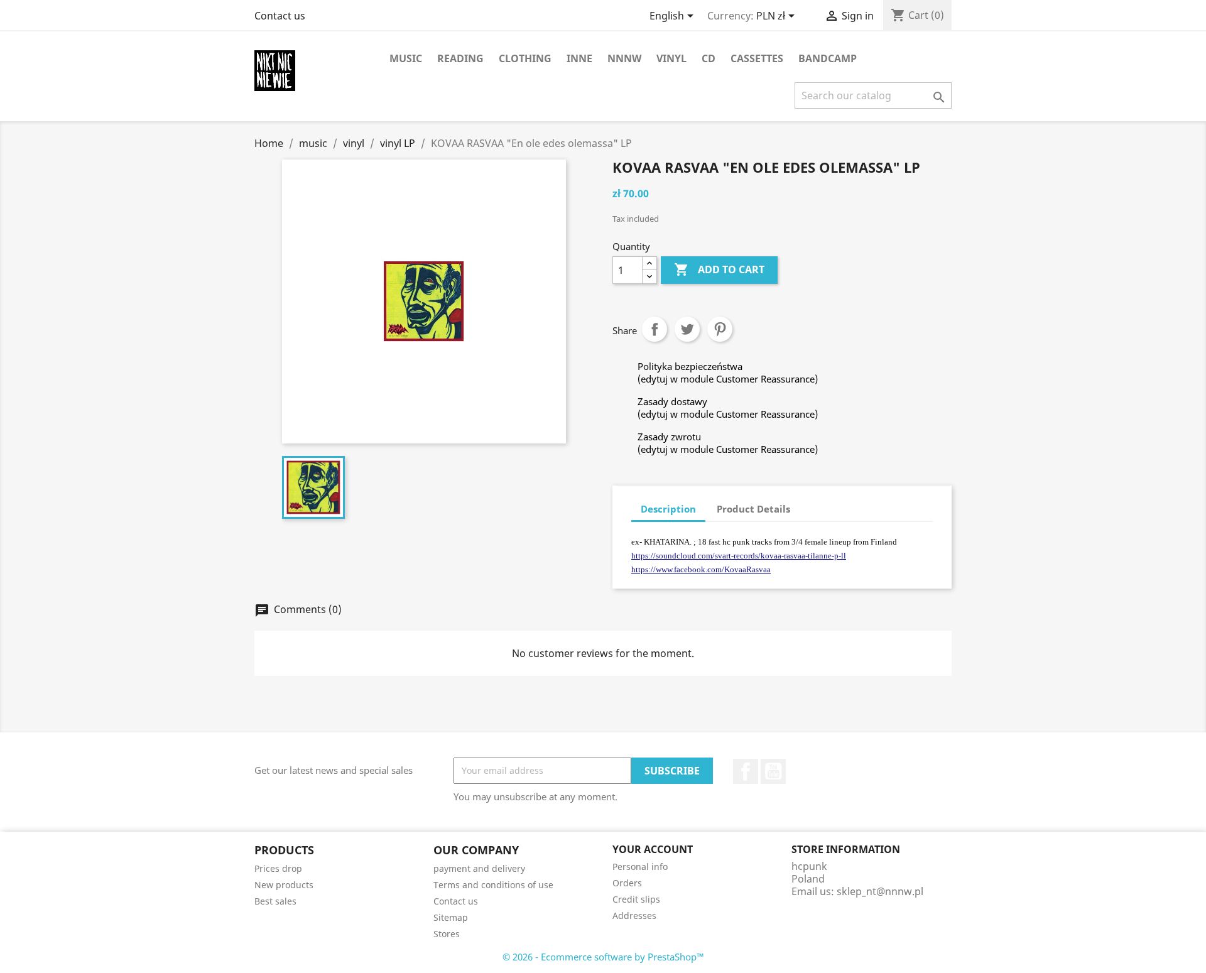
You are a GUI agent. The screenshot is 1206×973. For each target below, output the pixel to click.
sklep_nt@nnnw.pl (880, 891)
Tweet (687, 329)
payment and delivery (479, 868)
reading (460, 58)
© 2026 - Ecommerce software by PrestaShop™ (603, 956)
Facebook (745, 771)
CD (708, 58)
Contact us (279, 16)
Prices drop (278, 868)
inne (579, 58)
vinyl (671, 58)
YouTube (773, 771)
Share (654, 329)
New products (283, 885)
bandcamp (827, 58)
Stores (446, 934)
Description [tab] (668, 509)
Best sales (275, 901)
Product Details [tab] (753, 509)
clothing (525, 58)
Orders (627, 883)
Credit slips (636, 899)
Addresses (634, 915)
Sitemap (450, 917)
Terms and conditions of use (493, 885)
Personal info (640, 866)
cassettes (757, 58)
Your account (652, 849)
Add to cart (719, 269)
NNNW (624, 58)
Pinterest (719, 329)
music (405, 58)
